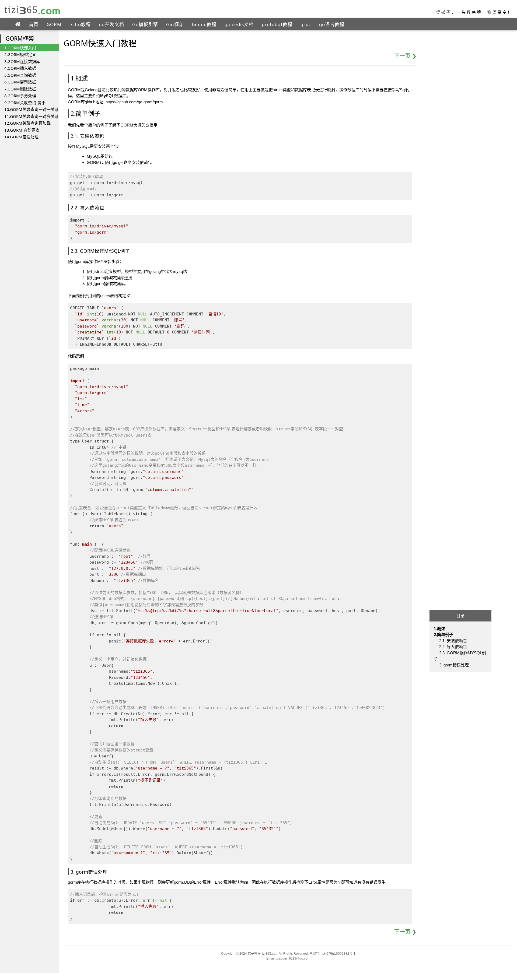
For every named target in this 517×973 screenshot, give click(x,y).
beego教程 (204, 24)
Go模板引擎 (145, 24)
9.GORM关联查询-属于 (25, 102)
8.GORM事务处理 (20, 95)
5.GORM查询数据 (20, 75)
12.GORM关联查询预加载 (27, 123)
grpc (306, 24)
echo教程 (80, 24)
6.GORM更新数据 (20, 82)
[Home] (18, 24)
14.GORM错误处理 (21, 136)
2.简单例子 (443, 635)
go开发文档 (111, 24)
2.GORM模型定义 (20, 54)
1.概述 (439, 628)
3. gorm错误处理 (454, 665)
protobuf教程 (277, 24)
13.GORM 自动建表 (22, 130)
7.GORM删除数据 (20, 89)
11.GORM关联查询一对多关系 (31, 116)
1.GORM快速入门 (20, 47)
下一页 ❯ (405, 56)
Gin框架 (175, 24)
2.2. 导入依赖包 (453, 647)
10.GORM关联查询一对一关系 (31, 109)
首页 (34, 24)
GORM (54, 24)
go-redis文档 (239, 24)
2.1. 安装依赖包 (453, 640)
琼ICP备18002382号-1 (338, 954)
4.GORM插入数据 (20, 68)
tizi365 (32, 10)
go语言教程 (331, 24)
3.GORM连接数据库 (22, 61)
